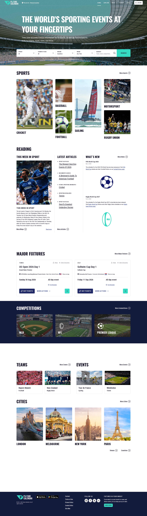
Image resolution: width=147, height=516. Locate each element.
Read (113, 3)
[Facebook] (90, 500)
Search (98, 51)
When (78, 51)
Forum (122, 3)
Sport (20, 51)
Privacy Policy (69, 502)
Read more (49, 229)
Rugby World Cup (92, 204)
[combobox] (24, 54)
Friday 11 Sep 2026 (85, 280)
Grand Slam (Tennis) (25, 270)
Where (59, 51)
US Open (23, 266)
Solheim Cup (83, 266)
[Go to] (67, 291)
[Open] (34, 53)
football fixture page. (119, 169)
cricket (62, 187)
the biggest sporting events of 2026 (67, 165)
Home (99, 3)
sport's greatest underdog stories (66, 206)
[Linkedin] (98, 500)
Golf (79, 263)
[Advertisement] (73, 241)
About (128, 3)
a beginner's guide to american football (68, 177)
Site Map (67, 508)
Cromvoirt (95, 274)
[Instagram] (86, 500)
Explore (106, 3)
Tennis (21, 263)
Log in (139, 3)
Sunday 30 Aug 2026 (27, 280)
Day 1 (37, 266)
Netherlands (101, 274)
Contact (67, 496)
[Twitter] (94, 500)
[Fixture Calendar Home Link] (11, 3)
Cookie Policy (69, 505)
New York (48, 274)
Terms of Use (69, 499)
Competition (42, 51)
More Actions (42, 291)
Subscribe (108, 505)
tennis (61, 196)
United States (55, 274)
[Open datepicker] (92, 53)
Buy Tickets (28, 291)
